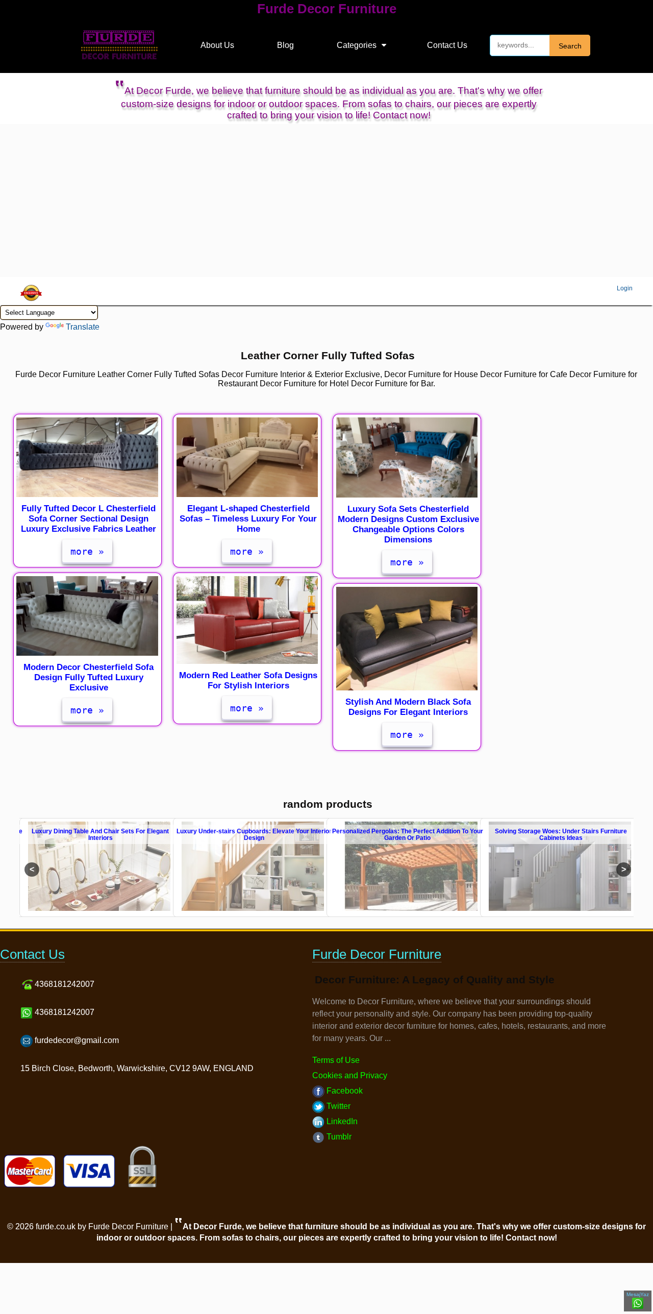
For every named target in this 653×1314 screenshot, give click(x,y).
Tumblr (337, 1136)
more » (87, 551)
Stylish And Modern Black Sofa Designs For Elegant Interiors (408, 707)
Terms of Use (336, 1060)
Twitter (337, 1106)
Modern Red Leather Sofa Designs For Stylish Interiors (248, 680)
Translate (82, 327)
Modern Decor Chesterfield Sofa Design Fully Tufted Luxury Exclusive (88, 677)
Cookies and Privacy (349, 1075)
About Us (217, 45)
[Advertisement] (326, 200)
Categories (356, 45)
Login (625, 288)
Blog (285, 45)
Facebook (343, 1090)
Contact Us (447, 45)
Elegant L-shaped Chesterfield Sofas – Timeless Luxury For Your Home (248, 519)
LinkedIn (341, 1121)
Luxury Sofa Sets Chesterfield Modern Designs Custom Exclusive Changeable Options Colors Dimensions (408, 524)
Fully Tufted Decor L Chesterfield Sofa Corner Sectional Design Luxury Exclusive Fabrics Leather (88, 519)
